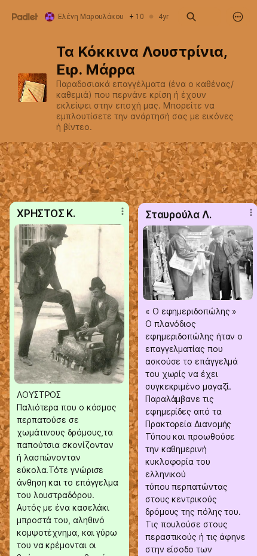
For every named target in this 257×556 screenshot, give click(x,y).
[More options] (238, 16)
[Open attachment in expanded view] (198, 263)
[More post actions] (114, 215)
